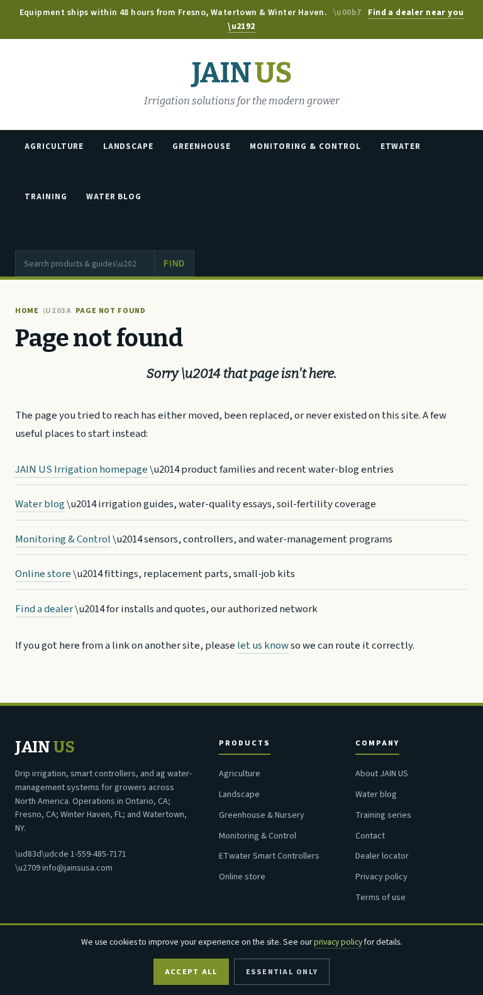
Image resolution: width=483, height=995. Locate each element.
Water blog (40, 504)
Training (46, 196)
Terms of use (380, 897)
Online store (43, 573)
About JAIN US (381, 773)
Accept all (191, 971)
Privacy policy (381, 877)
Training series (383, 815)
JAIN (241, 73)
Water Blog (114, 196)
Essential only (282, 971)
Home (27, 310)
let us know (263, 645)
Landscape (128, 146)
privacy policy (338, 942)
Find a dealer (44, 609)
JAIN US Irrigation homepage (81, 469)
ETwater (400, 146)
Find (174, 263)
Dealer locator (382, 856)
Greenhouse (201, 146)
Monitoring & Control (305, 146)
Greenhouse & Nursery (261, 815)
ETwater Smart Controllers (269, 856)
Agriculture (54, 146)
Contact (370, 836)
